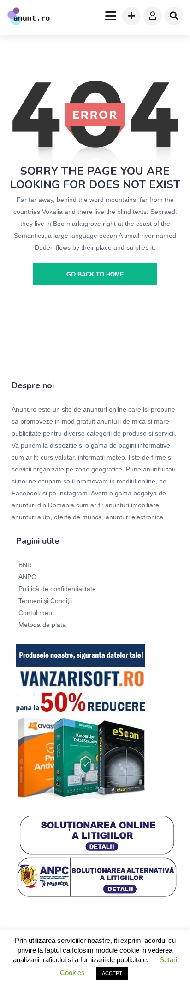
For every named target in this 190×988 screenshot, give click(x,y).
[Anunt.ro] (28, 17)
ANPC (27, 576)
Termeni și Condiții (45, 600)
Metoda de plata (42, 624)
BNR (25, 565)
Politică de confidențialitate (57, 588)
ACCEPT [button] (112, 973)
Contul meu (35, 612)
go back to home (95, 274)
